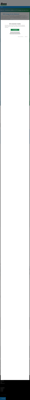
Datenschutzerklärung (20, 36)
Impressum (26, 36)
